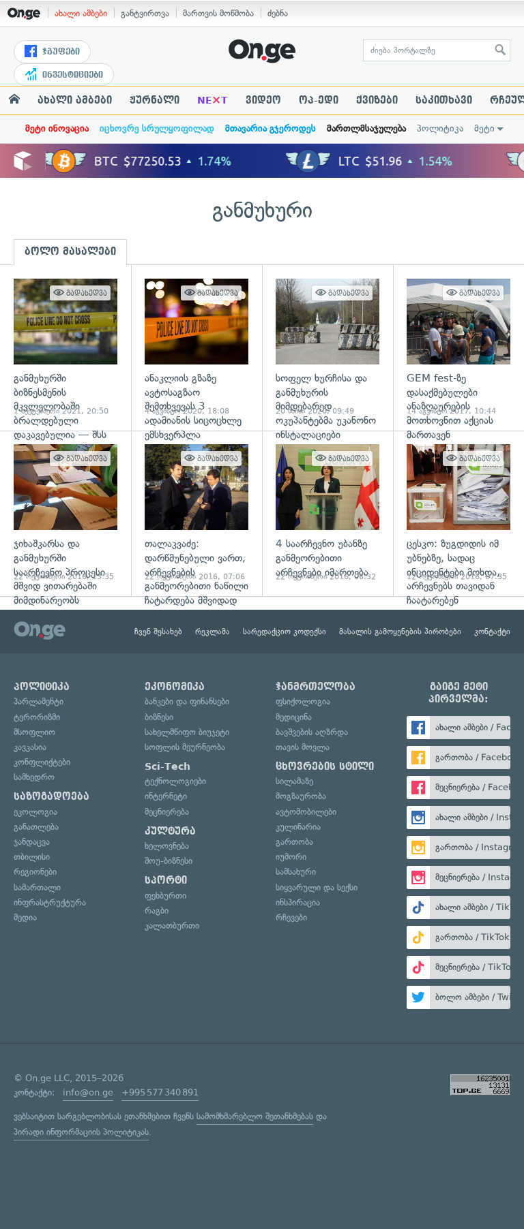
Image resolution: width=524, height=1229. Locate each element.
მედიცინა (294, 717)
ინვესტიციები (71, 75)
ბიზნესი (159, 717)
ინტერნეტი (166, 796)
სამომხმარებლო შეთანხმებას (254, 1116)
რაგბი (157, 910)
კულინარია (298, 827)
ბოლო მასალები (70, 251)
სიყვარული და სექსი (317, 887)
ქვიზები (377, 100)
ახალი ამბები (81, 13)
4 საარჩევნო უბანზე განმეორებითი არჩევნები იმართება (327, 513)
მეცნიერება (167, 812)
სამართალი (37, 887)
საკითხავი (444, 100)
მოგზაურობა (301, 796)
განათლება (36, 827)
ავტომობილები (306, 812)
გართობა (294, 842)
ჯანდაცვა (32, 842)
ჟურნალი (154, 100)
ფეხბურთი (165, 895)
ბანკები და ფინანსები (187, 701)
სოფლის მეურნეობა (185, 747)
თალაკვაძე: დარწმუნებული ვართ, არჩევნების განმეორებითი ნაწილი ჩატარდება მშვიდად (196, 513)
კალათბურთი (172, 925)
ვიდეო (263, 100)
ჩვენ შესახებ (158, 631)
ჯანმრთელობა (315, 686)
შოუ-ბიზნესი (168, 861)
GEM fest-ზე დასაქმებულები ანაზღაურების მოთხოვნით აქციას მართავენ (458, 348)
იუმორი (291, 857)
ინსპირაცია (298, 902)
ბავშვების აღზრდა (312, 732)
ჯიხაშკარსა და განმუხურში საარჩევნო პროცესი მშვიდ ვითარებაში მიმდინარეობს (65, 513)
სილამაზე (294, 781)
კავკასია (30, 747)
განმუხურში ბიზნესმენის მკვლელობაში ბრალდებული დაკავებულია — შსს (65, 348)
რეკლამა (212, 631)
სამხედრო (34, 777)
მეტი (484, 128)
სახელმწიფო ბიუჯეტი (187, 732)
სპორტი (166, 880)
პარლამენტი (38, 701)
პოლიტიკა (440, 128)
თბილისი (32, 857)
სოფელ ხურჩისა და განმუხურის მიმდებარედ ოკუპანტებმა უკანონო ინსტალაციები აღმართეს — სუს (327, 348)
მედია (25, 917)
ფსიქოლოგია (303, 701)
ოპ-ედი (318, 100)
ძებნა (277, 13)
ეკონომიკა (175, 686)
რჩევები (291, 917)
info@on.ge (88, 1092)
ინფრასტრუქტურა (50, 902)
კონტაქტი (492, 631)
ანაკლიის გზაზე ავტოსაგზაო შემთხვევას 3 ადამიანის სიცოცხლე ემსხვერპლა (196, 348)
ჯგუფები (60, 52)
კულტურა (170, 831)
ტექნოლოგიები (175, 781)
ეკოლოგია (35, 812)
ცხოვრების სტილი (325, 766)
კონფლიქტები (42, 762)
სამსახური (296, 872)
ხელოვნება (167, 846)
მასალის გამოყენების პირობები (400, 631)
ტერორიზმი (37, 717)
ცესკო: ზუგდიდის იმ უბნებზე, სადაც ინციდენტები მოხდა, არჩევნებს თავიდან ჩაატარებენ (458, 513)
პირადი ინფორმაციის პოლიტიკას (81, 1132)
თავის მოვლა (303, 747)
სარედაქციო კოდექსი (284, 631)
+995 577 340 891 (160, 1092)
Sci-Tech (167, 766)
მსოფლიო (34, 732)
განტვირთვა (145, 13)
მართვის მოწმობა (218, 13)
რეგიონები (35, 872)
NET (212, 100)
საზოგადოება (51, 796)
